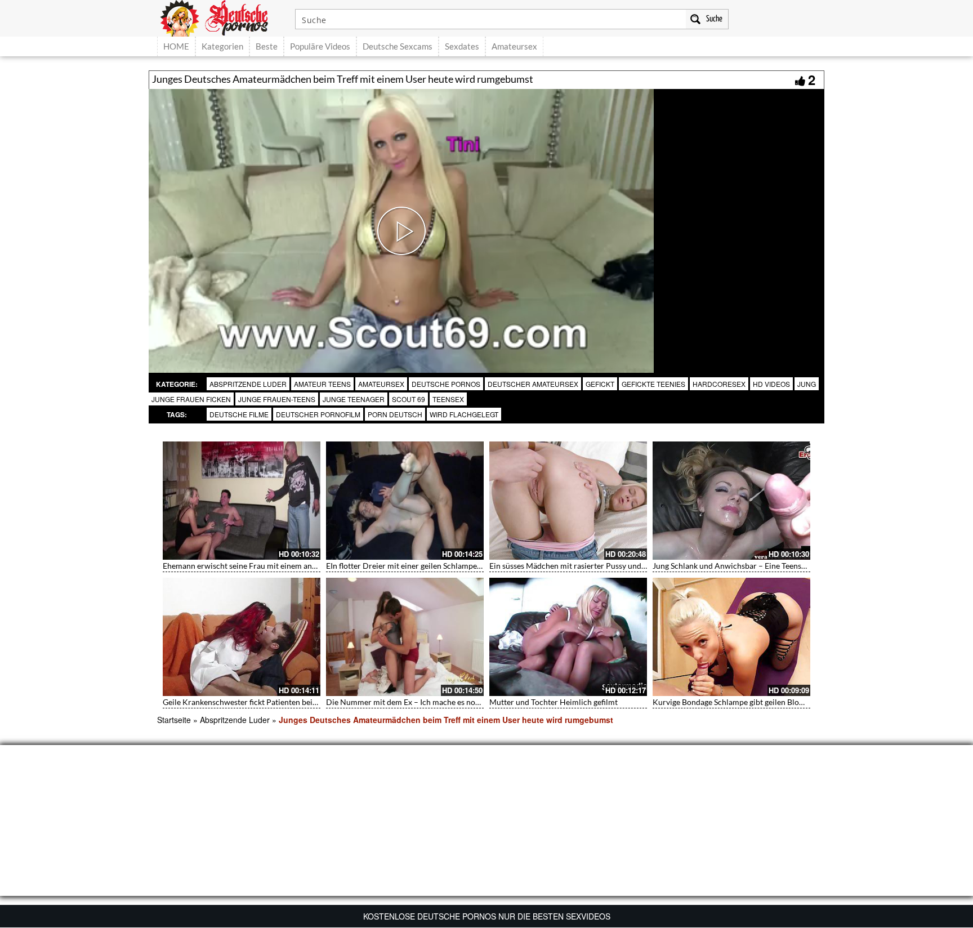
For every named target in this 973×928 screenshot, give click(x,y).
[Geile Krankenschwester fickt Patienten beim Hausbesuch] (241, 637)
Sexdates (462, 46)
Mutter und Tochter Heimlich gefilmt (553, 702)
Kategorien (222, 46)
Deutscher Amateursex (533, 384)
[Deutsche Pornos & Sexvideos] (222, 17)
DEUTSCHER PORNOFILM (318, 414)
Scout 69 (408, 399)
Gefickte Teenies (653, 384)
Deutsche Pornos (446, 384)
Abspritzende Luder (248, 384)
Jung (806, 384)
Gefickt (600, 384)
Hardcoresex (719, 384)
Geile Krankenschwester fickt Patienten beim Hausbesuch (263, 702)
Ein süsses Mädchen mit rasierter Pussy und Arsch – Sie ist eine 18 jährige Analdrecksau (642, 565)
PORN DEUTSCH (395, 414)
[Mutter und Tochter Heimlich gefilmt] (568, 637)
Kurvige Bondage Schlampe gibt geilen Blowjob (734, 702)
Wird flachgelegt (464, 414)
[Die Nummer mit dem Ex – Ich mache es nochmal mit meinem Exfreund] (405, 637)
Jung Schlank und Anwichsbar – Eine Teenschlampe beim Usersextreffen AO (785, 565)
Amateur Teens (322, 384)
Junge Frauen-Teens (276, 399)
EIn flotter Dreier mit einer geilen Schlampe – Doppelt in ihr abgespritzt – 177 (461, 565)
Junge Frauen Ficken (191, 399)
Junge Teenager (354, 399)
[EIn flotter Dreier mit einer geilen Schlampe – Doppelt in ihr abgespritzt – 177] (405, 500)
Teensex (448, 399)
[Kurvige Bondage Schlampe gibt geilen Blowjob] (731, 637)
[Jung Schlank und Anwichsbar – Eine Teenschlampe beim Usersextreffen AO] (731, 500)
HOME (176, 46)
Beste (267, 46)
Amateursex (514, 46)
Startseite (174, 719)
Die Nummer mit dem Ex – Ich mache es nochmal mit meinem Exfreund (450, 702)
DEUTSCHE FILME (239, 414)
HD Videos (771, 384)
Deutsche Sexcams (397, 46)
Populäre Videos (320, 46)
